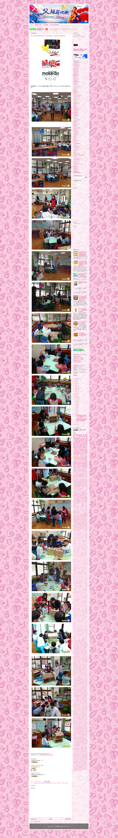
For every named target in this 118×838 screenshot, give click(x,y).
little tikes (75, 146)
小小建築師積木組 (79, 470)
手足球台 (83, 521)
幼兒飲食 (78, 680)
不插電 (79, 643)
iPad (74, 513)
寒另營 (79, 673)
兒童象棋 (76, 650)
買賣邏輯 (82, 749)
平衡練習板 (85, 519)
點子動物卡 (79, 769)
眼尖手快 (82, 724)
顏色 (77, 529)
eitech (74, 162)
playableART (84, 491)
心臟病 (82, 683)
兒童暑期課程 (85, 468)
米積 (76, 484)
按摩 (84, 691)
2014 (76, 396)
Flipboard (74, 559)
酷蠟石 (74, 90)
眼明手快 (81, 526)
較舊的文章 (68, 819)
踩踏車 (79, 485)
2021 (76, 385)
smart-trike (76, 468)
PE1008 (80, 600)
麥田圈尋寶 (82, 768)
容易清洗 (85, 672)
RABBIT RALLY (80, 608)
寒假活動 (82, 462)
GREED (74, 564)
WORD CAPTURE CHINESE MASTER (80, 631)
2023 (76, 381)
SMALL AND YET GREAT (77, 614)
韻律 (81, 503)
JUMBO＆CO (83, 577)
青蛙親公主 (76, 763)
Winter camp (85, 477)
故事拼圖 (77, 497)
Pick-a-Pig (82, 606)
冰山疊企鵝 (79, 651)
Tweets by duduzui (77, 223)
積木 (82, 452)
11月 (77, 399)
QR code (85, 607)
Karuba (84, 581)
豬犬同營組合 (82, 748)
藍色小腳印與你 (78, 739)
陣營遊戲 (78, 503)
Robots (86, 609)
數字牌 (80, 697)
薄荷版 (74, 739)
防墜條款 (76, 761)
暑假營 (84, 474)
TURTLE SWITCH (76, 624)
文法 (76, 698)
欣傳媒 (78, 703)
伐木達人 (74, 646)
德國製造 (75, 112)
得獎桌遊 (75, 463)
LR (84, 585)
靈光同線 (80, 762)
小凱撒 (74, 93)
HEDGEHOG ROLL (76, 570)
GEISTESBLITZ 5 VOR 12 (80, 562)
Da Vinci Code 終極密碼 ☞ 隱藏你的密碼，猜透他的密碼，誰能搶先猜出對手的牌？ (82, 297)
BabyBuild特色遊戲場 (54, 24)
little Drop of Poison (76, 637)
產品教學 (77, 439)
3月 (76, 412)
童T (82, 728)
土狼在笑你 (82, 661)
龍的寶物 (76, 770)
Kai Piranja (81, 580)
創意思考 (77, 652)
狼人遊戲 (82, 716)
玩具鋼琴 (75, 526)
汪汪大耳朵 (76, 706)
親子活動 (82, 457)
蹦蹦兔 (82, 750)
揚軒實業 (81, 694)
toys (86, 638)
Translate (82, 36)
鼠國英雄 (85, 769)
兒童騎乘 (84, 515)
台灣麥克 (75, 134)
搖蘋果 (85, 695)
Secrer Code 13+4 (80, 617)
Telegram (79, 625)
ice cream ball (76, 119)
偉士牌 (83, 647)
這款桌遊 (79, 754)
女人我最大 (84, 666)
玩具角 (83, 443)
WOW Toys (75, 96)
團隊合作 (75, 661)
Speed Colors (85, 617)
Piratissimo (85, 606)
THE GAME (83, 622)
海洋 (85, 710)
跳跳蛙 (80, 750)
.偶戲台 (79, 529)
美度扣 (74, 89)
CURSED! (74, 543)
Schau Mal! (75, 617)
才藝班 (77, 454)
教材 (77, 448)
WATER (77, 630)
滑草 (83, 711)
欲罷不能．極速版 (84, 703)
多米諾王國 (76, 518)
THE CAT (78, 622)
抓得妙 (75, 689)
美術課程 (75, 734)
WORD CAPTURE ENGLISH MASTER (80, 632)
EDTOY (74, 150)
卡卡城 (80, 654)
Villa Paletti (79, 629)
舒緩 (84, 499)
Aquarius (74, 536)
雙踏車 (84, 485)
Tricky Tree (78, 628)
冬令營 (82, 464)
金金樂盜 (83, 757)
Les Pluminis (75, 587)
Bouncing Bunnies (80, 540)
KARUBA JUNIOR (84, 578)
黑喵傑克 (86, 768)
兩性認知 (81, 650)
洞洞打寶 (75, 710)
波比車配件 (75, 525)
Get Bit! (74, 566)
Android (86, 503)
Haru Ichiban (80, 572)
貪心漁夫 (79, 749)
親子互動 (84, 527)
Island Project (75, 577)
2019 (76, 388)
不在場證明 (76, 643)
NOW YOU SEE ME (81, 594)
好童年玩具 (75, 147)
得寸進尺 (78, 682)
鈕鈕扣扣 (86, 757)
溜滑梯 (81, 711)
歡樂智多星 (75, 704)
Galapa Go (81, 564)
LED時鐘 (79, 585)
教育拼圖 (82, 497)
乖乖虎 (83, 644)
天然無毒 (83, 665)
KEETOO (74, 579)
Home (32, 24)
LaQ (74, 100)
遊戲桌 (85, 755)
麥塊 (74, 768)
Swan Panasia (85, 621)
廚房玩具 (78, 520)
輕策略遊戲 (75, 453)
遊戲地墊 (82, 755)
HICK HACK (81, 571)
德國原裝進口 (84, 482)
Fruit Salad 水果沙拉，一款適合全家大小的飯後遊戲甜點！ (82, 322)
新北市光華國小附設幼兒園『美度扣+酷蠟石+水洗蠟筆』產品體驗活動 (81, 416)
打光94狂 (80, 688)
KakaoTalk (85, 580)
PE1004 (83, 599)
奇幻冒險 (74, 666)
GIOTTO (75, 152)
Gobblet (82, 504)
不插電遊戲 (82, 436)
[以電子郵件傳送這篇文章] (44, 781)
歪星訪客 (83, 704)
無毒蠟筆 (83, 525)
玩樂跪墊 (84, 719)
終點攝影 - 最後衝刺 (79, 731)
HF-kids (78, 571)
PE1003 (77, 599)
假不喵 (81, 647)
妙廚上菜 (76, 668)
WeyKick (78, 512)
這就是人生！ (75, 754)
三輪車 (84, 478)
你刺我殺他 (81, 646)
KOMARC (77, 580)
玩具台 (77, 718)
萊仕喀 (82, 484)
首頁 (51, 819)
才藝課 (86, 521)
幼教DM (75, 68)
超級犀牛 (78, 528)
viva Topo (76, 639)
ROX (78, 609)
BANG (86, 536)
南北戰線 (77, 654)
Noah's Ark (82, 595)
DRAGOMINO (78, 549)
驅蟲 (83, 503)
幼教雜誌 (74, 681)
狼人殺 (79, 716)
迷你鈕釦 (82, 753)
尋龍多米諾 (77, 674)
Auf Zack (82, 536)
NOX (86, 594)
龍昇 (85, 476)
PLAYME (75, 130)
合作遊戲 (83, 460)
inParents (82, 455)
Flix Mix (78, 559)
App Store (78, 535)
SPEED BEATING (82, 615)
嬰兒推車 (76, 481)
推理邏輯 (82, 522)
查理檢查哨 (79, 702)
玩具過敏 (75, 719)
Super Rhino (78, 511)
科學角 (74, 445)
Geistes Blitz (85, 564)
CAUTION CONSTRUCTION (82, 541)
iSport (85, 636)
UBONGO (75, 512)
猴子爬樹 (85, 716)
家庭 (83, 672)
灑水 (77, 712)
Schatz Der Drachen (84, 616)
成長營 (79, 474)
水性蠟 (79, 705)
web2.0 (79, 639)
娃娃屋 (77, 519)
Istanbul (79, 577)
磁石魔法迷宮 (81, 726)
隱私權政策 (75, 375)
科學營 (74, 484)
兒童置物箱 (81, 515)
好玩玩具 (81, 667)
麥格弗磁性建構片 (76, 172)
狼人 (74, 716)
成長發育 (76, 687)
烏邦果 (80, 525)
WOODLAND (85, 630)
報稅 (86, 661)
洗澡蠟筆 (79, 709)
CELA (79, 486)
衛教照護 (80, 742)
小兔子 (75, 675)
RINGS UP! (75, 609)
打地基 (82, 688)
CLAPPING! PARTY (77, 542)
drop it (81, 512)
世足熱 (77, 644)
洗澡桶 (77, 709)
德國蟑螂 (79, 683)
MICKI (76, 477)
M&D (83, 508)
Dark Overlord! (83, 550)
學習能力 (77, 672)
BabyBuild (75, 504)
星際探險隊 (85, 698)
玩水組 (79, 526)
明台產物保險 (80, 463)
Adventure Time (80, 534)
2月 (76, 413)
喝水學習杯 (81, 659)
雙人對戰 (84, 528)
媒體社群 (84, 668)
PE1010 (86, 600)
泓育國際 (84, 447)
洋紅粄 (74, 709)
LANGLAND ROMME (77, 584)
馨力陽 (79, 453)
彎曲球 (76, 682)
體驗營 (83, 476)
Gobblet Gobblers (80, 566)
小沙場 (85, 675)
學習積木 (85, 464)
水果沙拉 (81, 705)
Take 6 (81, 624)
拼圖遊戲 (76, 691)
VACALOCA (75, 629)
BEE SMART (75, 537)
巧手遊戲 (78, 459)
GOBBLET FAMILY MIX (77, 563)
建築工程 (81, 520)
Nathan (74, 595)
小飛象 (82, 519)
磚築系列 (85, 726)
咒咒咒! (77, 658)
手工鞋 (85, 687)
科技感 (82, 727)
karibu (78, 478)
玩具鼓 (82, 719)
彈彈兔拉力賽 (84, 681)
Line (80, 508)
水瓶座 (84, 705)
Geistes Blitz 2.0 (76, 565)
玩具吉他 (79, 718)
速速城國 (86, 754)
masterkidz (75, 133)
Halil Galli (77, 572)
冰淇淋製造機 (76, 493)
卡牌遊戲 (74, 469)
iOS (86, 512)
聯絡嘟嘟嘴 (45, 24)
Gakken (77, 564)
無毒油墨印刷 (77, 713)
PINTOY (82, 602)
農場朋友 (75, 753)
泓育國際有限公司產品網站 (47, 754)
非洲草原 (82, 763)
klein (86, 636)
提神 (75, 497)
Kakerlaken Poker (80, 581)
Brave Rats (85, 540)
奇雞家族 (80, 666)
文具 (74, 698)
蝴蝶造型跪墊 (79, 740)
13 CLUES (82, 529)
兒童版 (78, 515)
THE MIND (83, 511)
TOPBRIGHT (85, 623)
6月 (76, 407)
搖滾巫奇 (82, 695)
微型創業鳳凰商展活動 (78, 482)
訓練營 (80, 476)
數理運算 (86, 697)
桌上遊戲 (75, 67)
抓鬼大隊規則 (84, 689)
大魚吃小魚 (79, 665)
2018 (76, 389)
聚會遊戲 (78, 527)
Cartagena (82, 544)
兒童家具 (75, 515)
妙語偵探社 (79, 668)
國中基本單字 (79, 660)
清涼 (79, 711)
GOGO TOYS (76, 153)
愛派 (74, 687)
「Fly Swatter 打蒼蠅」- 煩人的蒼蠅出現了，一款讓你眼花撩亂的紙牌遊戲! (82, 310)
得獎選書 (81, 682)
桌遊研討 (75, 475)
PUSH (74, 603)
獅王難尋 (82, 717)
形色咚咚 (84, 520)
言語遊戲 (82, 500)
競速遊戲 (82, 459)
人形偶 (76, 645)
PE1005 (86, 599)
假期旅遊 (83, 514)
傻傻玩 (86, 514)
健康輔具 (75, 166)
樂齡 (86, 497)
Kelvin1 (85, 455)
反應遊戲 (74, 470)
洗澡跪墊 (82, 709)
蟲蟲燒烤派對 (82, 741)
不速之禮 (82, 643)
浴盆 (81, 710)
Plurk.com (84, 246)
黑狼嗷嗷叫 (75, 769)
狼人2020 (76, 716)
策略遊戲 (75, 121)
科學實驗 (80, 727)
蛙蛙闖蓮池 (84, 739)
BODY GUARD (85, 537)
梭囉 (84, 702)
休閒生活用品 (76, 109)
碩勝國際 (83, 725)
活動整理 (82, 453)
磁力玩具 (86, 725)
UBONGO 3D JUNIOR (83, 628)
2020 (76, 386)
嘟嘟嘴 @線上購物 (77, 356)
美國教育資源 (80, 733)
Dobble (86, 551)
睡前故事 (85, 724)
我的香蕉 (82, 687)
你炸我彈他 (84, 646)
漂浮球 (75, 712)
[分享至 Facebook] (48, 781)
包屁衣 (86, 653)
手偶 (78, 521)
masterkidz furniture (77, 163)
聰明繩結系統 (77, 457)
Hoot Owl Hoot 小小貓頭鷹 (82, 573)
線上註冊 (85, 732)
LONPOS (82, 585)
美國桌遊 (83, 733)
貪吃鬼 (77, 749)
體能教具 (85, 449)
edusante (74, 636)
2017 (76, 391)
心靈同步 (84, 683)
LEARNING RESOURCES (78, 155)
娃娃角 (81, 444)
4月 (76, 410)
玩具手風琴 (82, 718)
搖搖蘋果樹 (76, 695)
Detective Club (82, 551)
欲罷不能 (80, 703)
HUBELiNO (75, 140)
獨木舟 (85, 717)
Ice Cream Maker (83, 506)
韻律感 (86, 763)
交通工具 (76, 460)
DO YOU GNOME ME (79, 548)
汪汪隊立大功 (80, 706)
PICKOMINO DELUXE (76, 602)
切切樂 (85, 651)
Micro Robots (83, 592)
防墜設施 (79, 761)
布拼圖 (79, 481)
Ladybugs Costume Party (83, 586)
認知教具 (85, 500)
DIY (79, 504)
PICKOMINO (85, 601)
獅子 (80, 717)
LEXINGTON (75, 489)
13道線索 (85, 529)
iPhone (76, 513)
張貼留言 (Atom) (37, 821)
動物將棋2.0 (76, 653)
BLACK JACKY (80, 537)
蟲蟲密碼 (78, 741)
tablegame (82, 442)
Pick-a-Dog (78, 606)
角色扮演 (80, 454)
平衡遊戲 (75, 520)
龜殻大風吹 (79, 770)
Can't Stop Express (84, 543)
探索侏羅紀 (75, 694)
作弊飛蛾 (77, 646)
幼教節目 (86, 680)
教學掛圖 (83, 696)
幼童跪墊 (77, 681)
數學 (85, 497)
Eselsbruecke (80, 555)
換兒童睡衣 (84, 694)
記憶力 (75, 528)
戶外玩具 (82, 496)
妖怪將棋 (84, 667)
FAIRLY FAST (83, 556)
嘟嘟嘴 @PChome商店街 (78, 357)
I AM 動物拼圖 (76, 143)
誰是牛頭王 (75, 746)
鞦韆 (84, 763)
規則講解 (77, 500)
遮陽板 (76, 756)
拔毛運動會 (84, 690)
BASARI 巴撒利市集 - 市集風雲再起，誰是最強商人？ (82, 282)
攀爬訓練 (85, 522)
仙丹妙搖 (83, 645)
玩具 (74, 454)
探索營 (81, 474)
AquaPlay (75, 149)
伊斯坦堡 (86, 645)
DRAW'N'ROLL (83, 549)
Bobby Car (85, 469)
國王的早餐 (83, 660)
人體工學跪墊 (79, 645)
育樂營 (82, 469)
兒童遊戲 (78, 464)
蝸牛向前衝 (83, 740)
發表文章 (77, 182)
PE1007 (77, 600)
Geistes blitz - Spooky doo (83, 565)
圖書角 (74, 447)
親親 (80, 500)
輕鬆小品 (81, 485)
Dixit (86, 486)
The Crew (82, 625)
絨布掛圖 (84, 731)
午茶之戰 (74, 654)
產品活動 (75, 71)
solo (83, 513)
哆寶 (79, 658)
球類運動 (85, 452)
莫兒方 (74, 137)
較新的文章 (34, 819)
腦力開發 (79, 484)
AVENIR (84, 533)
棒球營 (75, 703)
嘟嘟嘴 (74, 75)
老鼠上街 (77, 735)
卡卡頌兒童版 (84, 654)
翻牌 (85, 734)
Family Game (85, 558)
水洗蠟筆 (80, 483)
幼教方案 (75, 72)
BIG (76, 461)
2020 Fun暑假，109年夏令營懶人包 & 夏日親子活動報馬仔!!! (82, 274)
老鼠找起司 (81, 735)
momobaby (75, 638)
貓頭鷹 (74, 749)
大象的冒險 (76, 665)
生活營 (86, 475)
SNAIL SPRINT (77, 615)
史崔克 (76, 474)
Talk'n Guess (75, 625)
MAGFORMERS (76, 159)
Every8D (84, 555)
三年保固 (77, 514)
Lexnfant (77, 508)
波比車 (79, 475)
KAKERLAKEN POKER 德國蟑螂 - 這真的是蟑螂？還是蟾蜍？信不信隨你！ (82, 334)
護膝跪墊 (86, 747)
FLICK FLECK (84, 557)
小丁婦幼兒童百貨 (81, 674)
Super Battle (75, 621)
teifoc (74, 165)
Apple (81, 535)
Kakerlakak (75, 581)
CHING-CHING (76, 127)
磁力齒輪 (77, 726)
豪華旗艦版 (75, 748)
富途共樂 (76, 673)
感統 (76, 521)
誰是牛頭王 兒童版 (80, 746)
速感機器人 (82, 754)
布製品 (84, 481)
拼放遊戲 (79, 691)
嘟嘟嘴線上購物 (38, 24)
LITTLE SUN (83, 507)
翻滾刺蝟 (78, 734)
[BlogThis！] (45, 781)
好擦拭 (79, 667)
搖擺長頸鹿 (79, 695)
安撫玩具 (80, 672)
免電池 (80, 460)
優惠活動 (75, 74)
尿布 (86, 676)
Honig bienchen (85, 572)
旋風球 (82, 698)
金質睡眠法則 (79, 757)
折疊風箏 (77, 690)
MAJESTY (83, 588)
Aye (84, 536)
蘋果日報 (84, 484)
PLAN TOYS (85, 602)
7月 (76, 405)
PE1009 (83, 600)
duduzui (75, 77)
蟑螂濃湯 (75, 741)
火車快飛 (79, 712)
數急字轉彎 (82, 697)
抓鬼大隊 (80, 689)
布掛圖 (82, 481)
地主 (85, 661)
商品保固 (77, 659)
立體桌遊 (80, 728)
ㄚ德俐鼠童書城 (82, 639)
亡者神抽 (86, 644)
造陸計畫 (74, 755)
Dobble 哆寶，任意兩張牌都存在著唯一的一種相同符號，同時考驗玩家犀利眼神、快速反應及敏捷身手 (82, 263)
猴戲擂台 (78, 717)
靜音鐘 (79, 763)
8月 (76, 404)
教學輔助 (78, 442)
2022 (76, 383)
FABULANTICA (78, 556)
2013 (76, 424)
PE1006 (74, 600)
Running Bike (78, 610)
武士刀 (81, 704)
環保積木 (86, 720)
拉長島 (81, 690)
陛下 (81, 761)
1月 (76, 422)
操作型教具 (75, 81)
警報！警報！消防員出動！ (80, 747)
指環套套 (82, 691)
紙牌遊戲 (75, 452)
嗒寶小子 (84, 659)
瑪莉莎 (74, 106)
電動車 (74, 762)
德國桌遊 (79, 452)
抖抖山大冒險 (75, 522)
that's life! (84, 638)
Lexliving (86, 587)
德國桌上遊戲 (78, 440)
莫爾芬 (74, 500)
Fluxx (80, 559)
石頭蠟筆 (84, 526)
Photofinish (75, 606)
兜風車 (79, 650)
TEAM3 (74, 622)
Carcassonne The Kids (77, 544)
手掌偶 (80, 521)
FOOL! (81, 558)
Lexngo (74, 588)
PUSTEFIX (78, 603)
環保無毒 (83, 720)
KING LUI (78, 579)
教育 (85, 696)
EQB (74, 122)
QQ (83, 607)
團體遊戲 (78, 661)
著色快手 (86, 738)
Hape (74, 141)
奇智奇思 (77, 666)
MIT (78, 477)
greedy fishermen (81, 636)
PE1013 (78, 601)
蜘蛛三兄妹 (75, 740)
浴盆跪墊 (83, 710)
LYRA (74, 156)
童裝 (84, 728)
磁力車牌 (74, 726)
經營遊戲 (76, 732)
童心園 (74, 83)
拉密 (79, 690)
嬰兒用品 (83, 669)
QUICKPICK (75, 608)
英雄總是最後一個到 (77, 738)
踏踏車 (76, 485)
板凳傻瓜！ (76, 702)
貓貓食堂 (86, 748)
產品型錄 (75, 78)
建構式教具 (75, 108)
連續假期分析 (78, 755)
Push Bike (80, 607)
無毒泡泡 (80, 713)
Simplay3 (81, 490)
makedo (75, 87)
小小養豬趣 (82, 675)
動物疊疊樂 (83, 653)
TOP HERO (80, 623)
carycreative (75, 491)
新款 (77, 698)
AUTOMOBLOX (80, 533)
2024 (76, 380)
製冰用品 (86, 742)
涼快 (78, 711)
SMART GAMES (84, 614)
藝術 (81, 739)
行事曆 (77, 742)
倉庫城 (77, 647)
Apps (83, 535)
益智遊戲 (77, 471)
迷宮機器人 (85, 753)
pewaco (74, 97)
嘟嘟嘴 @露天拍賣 (77, 360)
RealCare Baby (82, 609)
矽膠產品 (84, 498)
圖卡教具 (84, 493)
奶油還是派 (76, 667)
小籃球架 (75, 676)
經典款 (82, 499)
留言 (76, 184)
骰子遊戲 (76, 486)
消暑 (76, 711)
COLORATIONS (84, 542)
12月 (77, 397)
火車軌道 (79, 498)
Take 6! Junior (84, 624)
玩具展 (84, 475)
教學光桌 (75, 168)
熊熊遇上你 (84, 713)
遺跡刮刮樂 (83, 756)
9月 (76, 402)
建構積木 (75, 102)
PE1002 (74, 599)
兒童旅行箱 (79, 492)
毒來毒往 (76, 705)
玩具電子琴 (79, 719)
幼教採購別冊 (82, 680)
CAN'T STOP (75, 541)
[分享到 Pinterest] (49, 781)
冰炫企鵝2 (82, 651)
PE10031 (80, 599)
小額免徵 (82, 676)
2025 (76, 378)
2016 (76, 393)
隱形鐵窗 (83, 761)
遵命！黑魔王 (79, 756)
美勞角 (78, 445)
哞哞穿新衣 (85, 658)
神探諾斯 (77, 727)
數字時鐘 (77, 697)
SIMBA (74, 511)
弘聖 (80, 496)
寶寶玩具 (84, 673)
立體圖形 (77, 728)
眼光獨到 (79, 724)
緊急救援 (82, 732)
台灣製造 (75, 111)
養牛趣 (81, 764)
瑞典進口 (80, 720)
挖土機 (86, 691)
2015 (76, 394)
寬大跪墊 (81, 673)
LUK (74, 477)
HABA (86, 504)
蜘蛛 (86, 739)
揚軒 (77, 455)
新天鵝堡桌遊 (76, 62)
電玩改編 (77, 762)
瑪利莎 (82, 498)
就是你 (85, 676)
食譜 (79, 764)
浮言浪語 (78, 710)
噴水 (75, 660)
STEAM (74, 459)
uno (74, 639)
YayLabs (85, 445)
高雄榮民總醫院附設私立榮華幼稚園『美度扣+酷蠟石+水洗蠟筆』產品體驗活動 (81, 419)
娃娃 (82, 668)
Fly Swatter (83, 559)
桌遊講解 (75, 64)
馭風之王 (83, 764)
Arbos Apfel (78, 536)
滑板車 (83, 483)
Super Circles (80, 621)
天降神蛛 (86, 665)
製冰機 (81, 527)
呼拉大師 (74, 658)
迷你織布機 (79, 753)
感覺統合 (75, 467)
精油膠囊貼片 (78, 499)
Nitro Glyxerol (78, 595)
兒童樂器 (82, 492)
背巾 (86, 735)
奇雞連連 (80, 518)
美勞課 (77, 733)
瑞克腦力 (75, 169)
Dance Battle (79, 550)
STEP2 (74, 105)
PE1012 (74, 601)
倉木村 (79, 647)
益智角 (80, 443)
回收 (76, 660)
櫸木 (74, 498)
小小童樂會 (78, 675)
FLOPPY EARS (76, 558)
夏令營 (78, 462)
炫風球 (82, 712)
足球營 (78, 750)
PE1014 (81, 601)
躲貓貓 (85, 750)
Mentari (74, 144)
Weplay (74, 84)
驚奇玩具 (75, 99)
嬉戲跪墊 (80, 669)
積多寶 (85, 727)
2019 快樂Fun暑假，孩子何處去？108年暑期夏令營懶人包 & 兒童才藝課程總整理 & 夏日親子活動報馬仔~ (82, 253)
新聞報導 (79, 698)
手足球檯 (77, 688)
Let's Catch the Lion (81, 587)
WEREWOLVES (80, 630)
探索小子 (78, 694)
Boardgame (75, 65)
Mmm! (82, 593)
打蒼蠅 (85, 688)
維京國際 (79, 732)
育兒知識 (84, 735)
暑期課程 (79, 467)
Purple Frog (75, 124)
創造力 (80, 652)
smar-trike (78, 638)
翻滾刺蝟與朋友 (82, 734)
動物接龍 (79, 653)
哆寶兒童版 (82, 658)
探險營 (79, 522)
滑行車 (85, 711)
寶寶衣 (79, 519)
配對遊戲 (75, 171)
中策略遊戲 (80, 644)
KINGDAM (75, 507)
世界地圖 (85, 643)
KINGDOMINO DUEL (83, 579)
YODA (74, 118)
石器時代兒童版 (78, 725)
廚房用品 (80, 681)
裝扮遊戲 (83, 742)
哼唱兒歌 (74, 659)
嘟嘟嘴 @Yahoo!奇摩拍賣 (78, 359)
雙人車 (86, 761)
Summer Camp (82, 461)
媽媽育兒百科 (77, 669)
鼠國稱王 (82, 769)
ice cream (75, 478)
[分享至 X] (47, 781)
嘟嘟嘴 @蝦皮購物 (77, 362)
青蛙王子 (83, 762)
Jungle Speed (78, 578)
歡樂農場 (78, 704)
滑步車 (81, 475)
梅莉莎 (82, 702)
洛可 (84, 709)
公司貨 (84, 650)
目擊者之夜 (76, 724)
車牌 (86, 750)
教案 (80, 497)
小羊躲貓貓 (79, 676)
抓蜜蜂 (78, 689)
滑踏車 (76, 498)
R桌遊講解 (82, 610)
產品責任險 (75, 103)
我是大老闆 (79, 687)
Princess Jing (75, 607)
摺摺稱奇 (77, 696)
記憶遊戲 (75, 115)
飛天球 (74, 764)
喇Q (80, 469)
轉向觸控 (81, 528)
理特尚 (74, 125)
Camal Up (78, 543)
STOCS (74, 456)
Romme (74, 610)
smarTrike (80, 478)
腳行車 (78, 476)
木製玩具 (82, 467)
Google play (85, 566)
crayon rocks (75, 86)
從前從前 (84, 682)
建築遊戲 (77, 496)
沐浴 (83, 706)
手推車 (85, 496)
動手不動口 (83, 652)
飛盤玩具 (77, 764)
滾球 (78, 525)
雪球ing (74, 80)
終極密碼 (74, 731)
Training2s (75, 131)
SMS (74, 615)
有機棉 (78, 483)
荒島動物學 (82, 738)
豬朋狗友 (78, 748)
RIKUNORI (85, 608)
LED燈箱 (79, 507)
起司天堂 (85, 749)
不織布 (80, 514)
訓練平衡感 (81, 471)
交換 (74, 645)
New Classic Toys (76, 128)
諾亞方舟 (84, 746)
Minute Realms (78, 593)
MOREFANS (80, 489)
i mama (84, 512)
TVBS (86, 511)
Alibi (84, 534)
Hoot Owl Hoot (75, 573)
